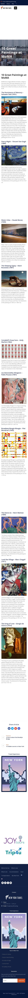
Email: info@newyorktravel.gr (9, 1)
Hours (4, 902)
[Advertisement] (14, 25)
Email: (10, 906)
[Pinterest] (15, 728)
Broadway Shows (6, 966)
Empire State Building (8, 957)
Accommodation (14, 872)
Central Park (5, 963)
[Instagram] (8, 883)
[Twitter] (12, 728)
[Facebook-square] (2, 883)
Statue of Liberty (6, 954)
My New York (15, 875)
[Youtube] (11, 883)
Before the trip (5, 868)
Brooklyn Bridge (6, 960)
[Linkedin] (19, 728)
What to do (4, 872)
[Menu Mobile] (15, 7)
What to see (14, 868)
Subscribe (21, 980)
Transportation (5, 875)
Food (22, 872)
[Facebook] (9, 728)
